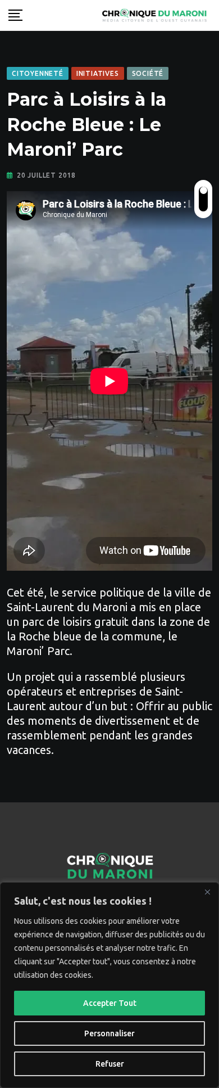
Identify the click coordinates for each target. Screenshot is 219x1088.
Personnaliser (109, 1033)
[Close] (207, 892)
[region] (109, 985)
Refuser (109, 1063)
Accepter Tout (109, 1003)
